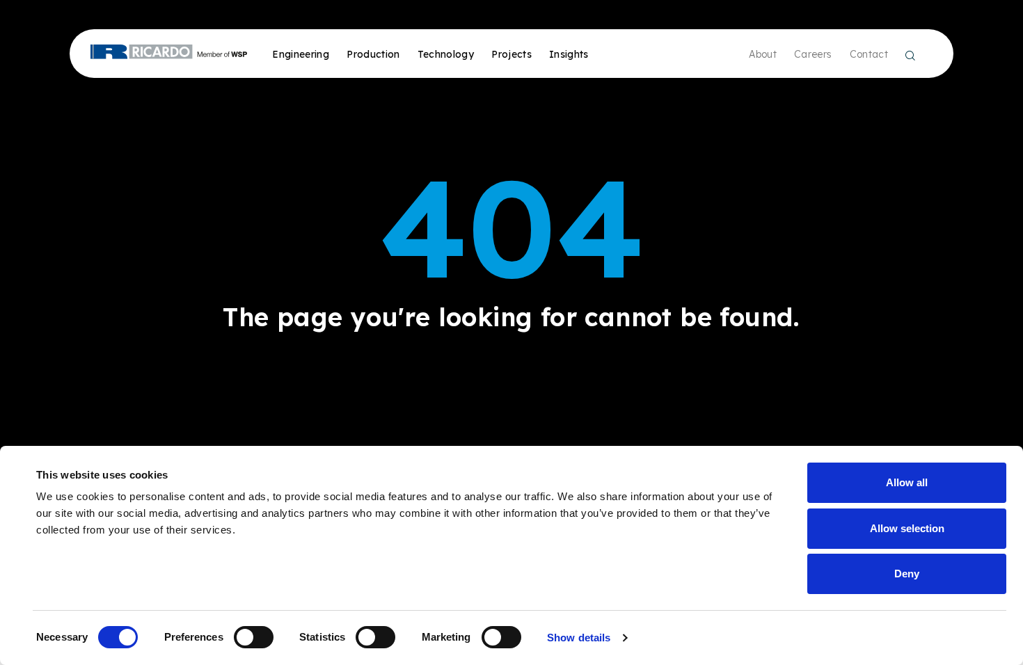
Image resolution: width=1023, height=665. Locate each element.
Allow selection (907, 528)
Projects (511, 54)
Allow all (907, 482)
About (763, 54)
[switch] (253, 637)
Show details (578, 637)
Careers (813, 54)
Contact (869, 54)
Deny (906, 573)
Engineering (300, 54)
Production (373, 54)
